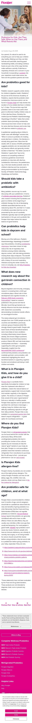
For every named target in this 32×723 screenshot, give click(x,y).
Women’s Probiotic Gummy (12, 654)
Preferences (16, 719)
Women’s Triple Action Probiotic (13, 648)
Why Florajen (5, 685)
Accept (16, 711)
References (15, 626)
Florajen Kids (11, 103)
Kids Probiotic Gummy (10, 657)
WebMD (12, 528)
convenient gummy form (18, 414)
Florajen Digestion (7, 667)
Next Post (27, 605)
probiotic (22, 73)
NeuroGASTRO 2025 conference (12, 350)
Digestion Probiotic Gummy (12, 651)
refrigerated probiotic (20, 432)
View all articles (17, 605)
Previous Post (6, 605)
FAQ (2, 688)
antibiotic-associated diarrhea (12, 196)
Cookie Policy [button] (13, 704)
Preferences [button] (23, 705)
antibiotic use (21, 128)
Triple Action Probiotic (10, 645)
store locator (20, 457)
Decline (16, 715)
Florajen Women (6, 670)
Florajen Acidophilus (8, 676)
